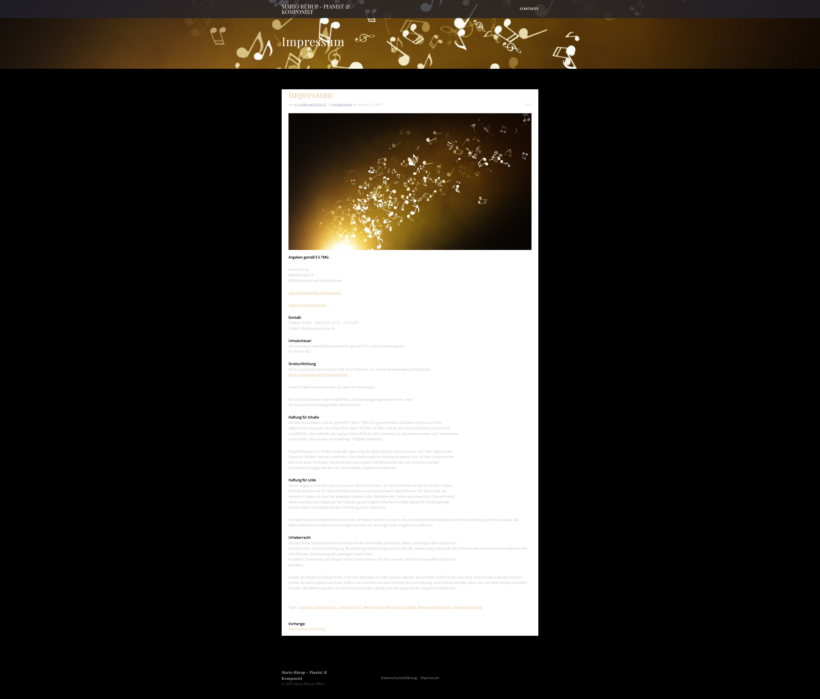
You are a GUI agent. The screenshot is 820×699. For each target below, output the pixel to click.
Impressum (430, 678)
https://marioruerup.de (307, 305)
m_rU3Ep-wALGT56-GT (310, 105)
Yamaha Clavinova (467, 607)
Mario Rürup (373, 607)
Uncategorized (341, 105)
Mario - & (316, 9)
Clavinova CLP (326, 607)
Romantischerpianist (434, 607)
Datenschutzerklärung (399, 678)
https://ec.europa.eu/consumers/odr (318, 374)
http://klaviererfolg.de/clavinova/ (314, 293)
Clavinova (305, 607)
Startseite (529, 9)
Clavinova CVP (350, 607)
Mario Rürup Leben (400, 607)
